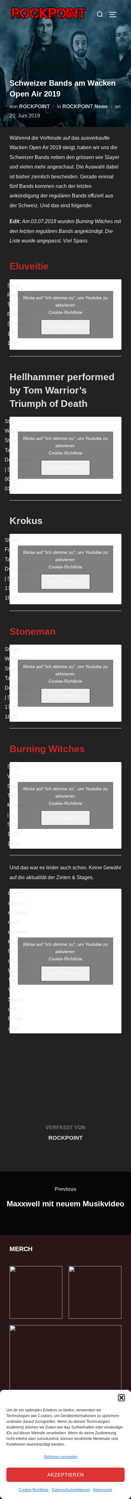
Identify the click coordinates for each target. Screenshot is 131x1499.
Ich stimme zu (65, 327)
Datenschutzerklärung (71, 1490)
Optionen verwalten (61, 1457)
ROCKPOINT (34, 106)
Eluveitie (29, 266)
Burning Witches (47, 749)
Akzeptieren (65, 1474)
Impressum (102, 1490)
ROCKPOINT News (85, 106)
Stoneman (33, 631)
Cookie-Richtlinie (34, 1490)
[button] (121, 1398)
